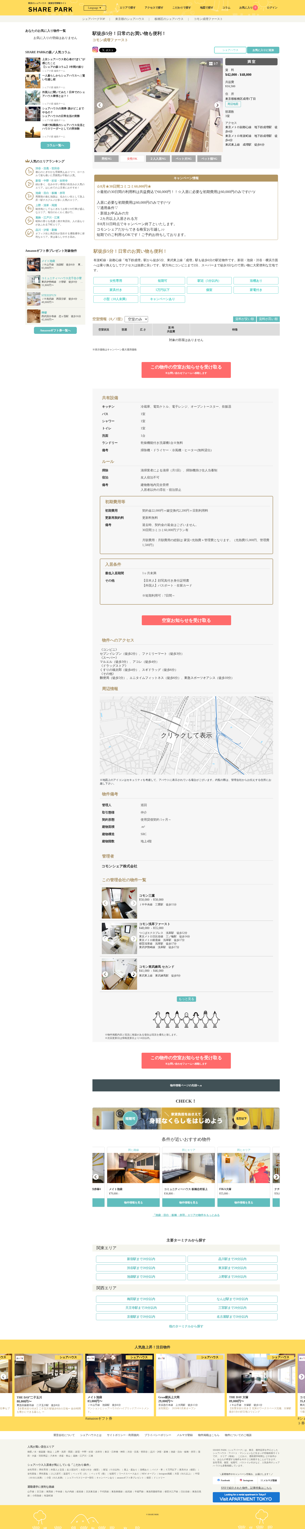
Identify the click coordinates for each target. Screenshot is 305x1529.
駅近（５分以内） (112, 1469)
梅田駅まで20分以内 (141, 1299)
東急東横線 (117, 1491)
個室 (209, 290)
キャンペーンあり (162, 299)
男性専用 (43, 1469)
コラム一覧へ (55, 145)
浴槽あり (256, 280)
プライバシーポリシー (157, 1435)
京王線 (40, 1491)
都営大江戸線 (171, 1491)
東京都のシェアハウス (129, 19)
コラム (226, 7)
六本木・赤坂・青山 (60, 1456)
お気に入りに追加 (263, 50)
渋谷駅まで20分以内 (141, 1268)
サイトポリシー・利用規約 (123, 1435)
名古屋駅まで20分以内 (232, 1316)
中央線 (59, 1491)
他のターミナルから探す (186, 1326)
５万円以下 (171, 1469)
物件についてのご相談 (238, 1435)
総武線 (128, 1491)
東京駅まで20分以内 (232, 1268)
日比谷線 (185, 1491)
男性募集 (43, 1473)
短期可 (162, 280)
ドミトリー (159, 1477)
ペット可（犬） (80, 1473)
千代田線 (104, 1491)
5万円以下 (163, 290)
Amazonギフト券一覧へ (55, 330)
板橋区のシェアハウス (169, 19)
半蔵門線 (139, 1491)
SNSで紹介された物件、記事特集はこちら (246, 1487)
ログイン (272, 7)
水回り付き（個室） (91, 1469)
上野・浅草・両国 (64, 1452)
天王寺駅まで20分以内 (141, 1307)
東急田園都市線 (154, 1491)
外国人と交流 (57, 1469)
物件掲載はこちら (208, 1435)
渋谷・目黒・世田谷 (137, 1452)
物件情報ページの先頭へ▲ (186, 1085)
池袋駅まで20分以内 (141, 1276)
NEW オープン (149, 1473)
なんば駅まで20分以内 (232, 1299)
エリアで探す (128, 7)
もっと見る (186, 999)
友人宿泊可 (72, 1469)
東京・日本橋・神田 (115, 1452)
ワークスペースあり (129, 1473)
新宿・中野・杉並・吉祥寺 (88, 1452)
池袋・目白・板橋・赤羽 (183, 1452)
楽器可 (66, 1473)
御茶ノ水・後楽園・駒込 (39, 1452)
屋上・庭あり (130, 1469)
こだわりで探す (181, 7)
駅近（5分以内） (209, 280)
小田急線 (36, 1495)
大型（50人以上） (183, 1473)
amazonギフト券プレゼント (130, 1477)
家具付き (116, 290)
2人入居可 (56, 1473)
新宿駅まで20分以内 (141, 1259)
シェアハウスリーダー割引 (80, 1477)
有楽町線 (48, 1495)
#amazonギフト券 (98, 1418)
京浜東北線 (91, 1491)
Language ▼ (95, 7)
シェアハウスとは (91, 1435)
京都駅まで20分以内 (141, 1316)
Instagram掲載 (165, 1473)
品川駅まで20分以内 (232, 1259)
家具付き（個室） (188, 1469)
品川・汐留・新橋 (159, 1452)
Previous (99, 105)
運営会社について (64, 1435)
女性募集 (31, 1473)
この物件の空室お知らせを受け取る (186, 369)
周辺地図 (233, 104)
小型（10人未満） (115, 299)
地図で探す (206, 7)
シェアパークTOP (93, 19)
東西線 (49, 1491)
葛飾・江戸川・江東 (83, 1456)
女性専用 (116, 280)
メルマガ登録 (185, 1435)
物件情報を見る (133, 1202)
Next (217, 105)
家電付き (256, 290)
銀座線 (80, 1491)
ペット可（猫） (99, 1473)
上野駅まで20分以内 (232, 1276)
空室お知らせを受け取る (186, 620)
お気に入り (247, 7)
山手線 (30, 1491)
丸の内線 (69, 1491)
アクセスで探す (154, 7)
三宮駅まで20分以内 (232, 1307)
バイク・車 (157, 1469)
